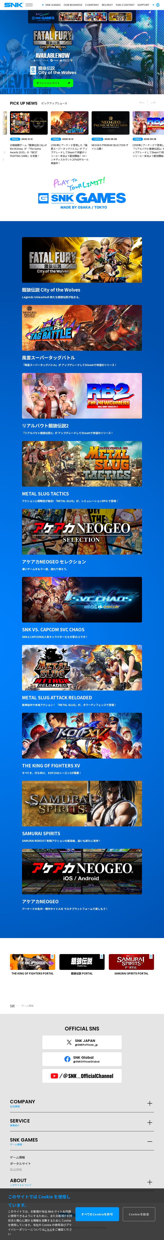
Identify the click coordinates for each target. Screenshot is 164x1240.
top (12, 1005)
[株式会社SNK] (11, 5)
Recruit (107, 5)
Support (143, 5)
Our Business (73, 5)
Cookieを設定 (139, 1214)
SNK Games (53, 5)
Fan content (125, 5)
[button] (142, 102)
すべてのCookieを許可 (97, 1214)
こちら (48, 1229)
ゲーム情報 (17, 1157)
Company (92, 5)
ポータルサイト (20, 1163)
